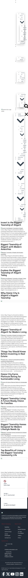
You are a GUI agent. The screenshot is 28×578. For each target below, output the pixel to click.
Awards (22, 72)
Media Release (22, 58)
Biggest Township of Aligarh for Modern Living (14, 331)
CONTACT (19, 110)
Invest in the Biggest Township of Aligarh (11, 224)
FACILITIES (20, 45)
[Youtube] (12, 574)
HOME (18, 1)
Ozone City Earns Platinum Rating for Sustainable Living (11, 376)
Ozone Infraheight (22, 42)
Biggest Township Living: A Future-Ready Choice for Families (13, 401)
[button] (19, 111)
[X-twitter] (8, 574)
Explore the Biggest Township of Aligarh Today (11, 273)
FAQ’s (18, 108)
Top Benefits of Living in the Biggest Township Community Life (13, 453)
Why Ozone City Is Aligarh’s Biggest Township (10, 295)
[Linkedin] (21, 574)
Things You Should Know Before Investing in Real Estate (13, 354)
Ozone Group (22, 14)
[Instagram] (17, 574)
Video (22, 81)
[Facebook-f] (3, 574)
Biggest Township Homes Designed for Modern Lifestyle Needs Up (13, 427)
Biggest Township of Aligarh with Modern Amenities (11, 247)
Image (22, 79)
